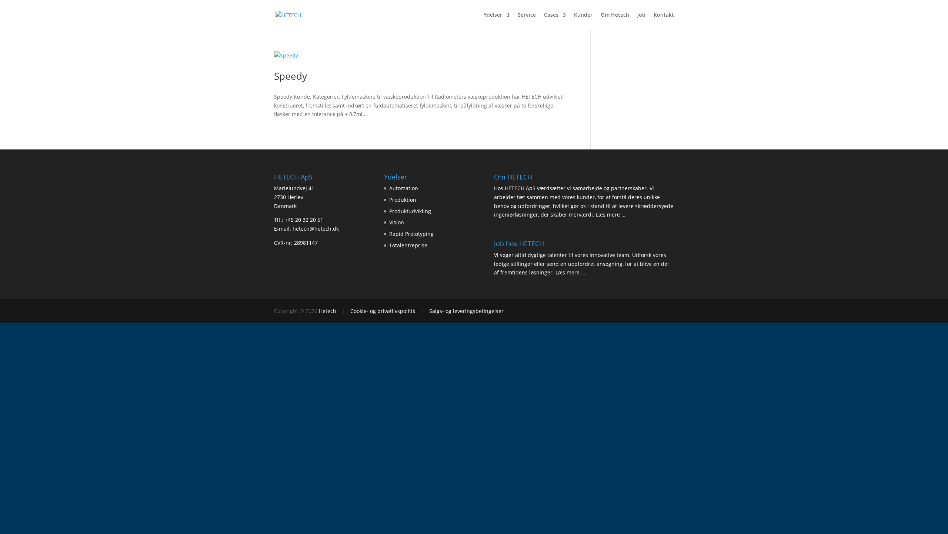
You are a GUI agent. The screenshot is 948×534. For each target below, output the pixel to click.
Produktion (402, 199)
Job (641, 15)
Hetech (327, 310)
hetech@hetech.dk (316, 228)
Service (527, 15)
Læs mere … (610, 214)
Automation (403, 188)
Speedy (290, 76)
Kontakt (664, 15)
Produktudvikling (410, 211)
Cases (551, 15)
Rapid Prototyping (411, 233)
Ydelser (493, 15)
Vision (396, 222)
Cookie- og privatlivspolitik (382, 310)
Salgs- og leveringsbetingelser (466, 310)
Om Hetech (615, 15)
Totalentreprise (408, 245)
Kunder (583, 15)
